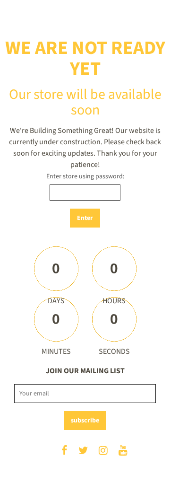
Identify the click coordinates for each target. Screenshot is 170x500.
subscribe (85, 420)
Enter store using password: (85, 176)
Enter (85, 218)
